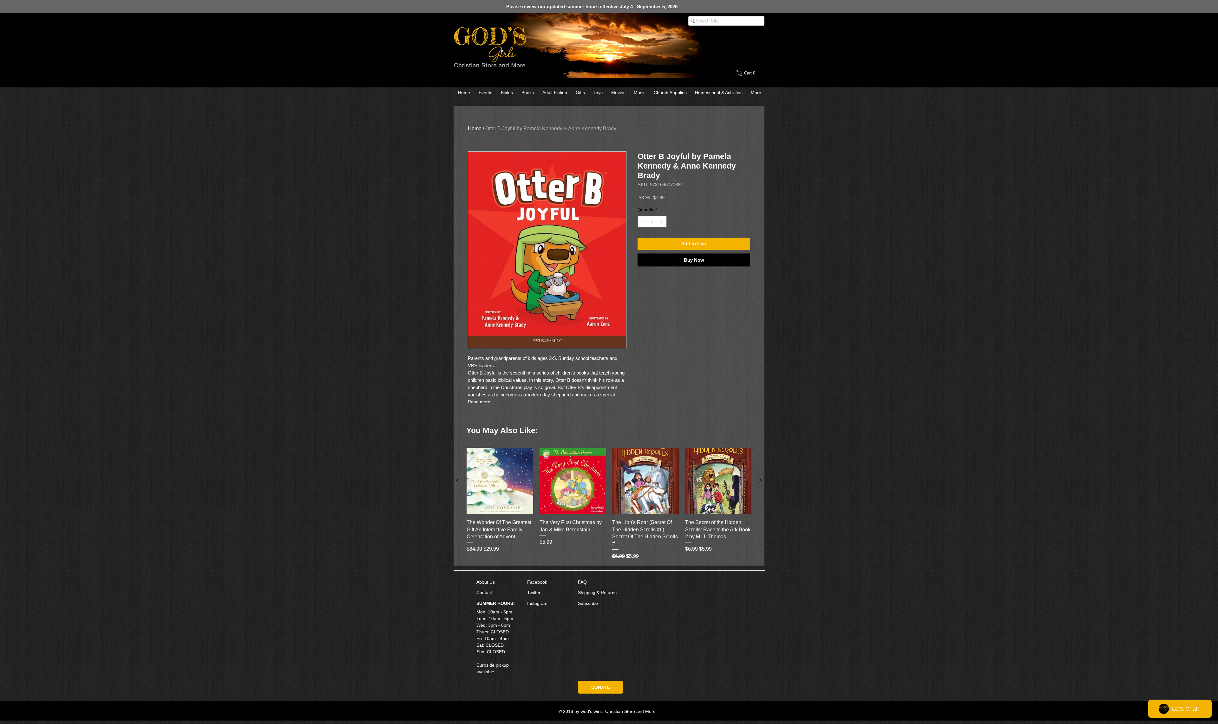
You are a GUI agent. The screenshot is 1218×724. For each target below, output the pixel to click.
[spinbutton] (652, 221)
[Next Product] (760, 480)
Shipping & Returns (597, 592)
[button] (751, 73)
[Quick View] (500, 481)
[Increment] (662, 221)
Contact (484, 592)
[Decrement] (642, 221)
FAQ (582, 582)
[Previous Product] (457, 480)
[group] (609, 504)
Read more (479, 401)
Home (474, 128)
